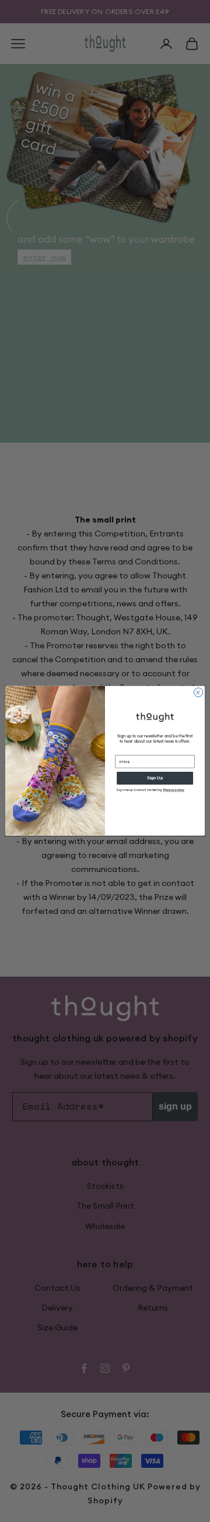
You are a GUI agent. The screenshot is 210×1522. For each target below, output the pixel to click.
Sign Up (155, 778)
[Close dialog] (198, 692)
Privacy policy (173, 790)
